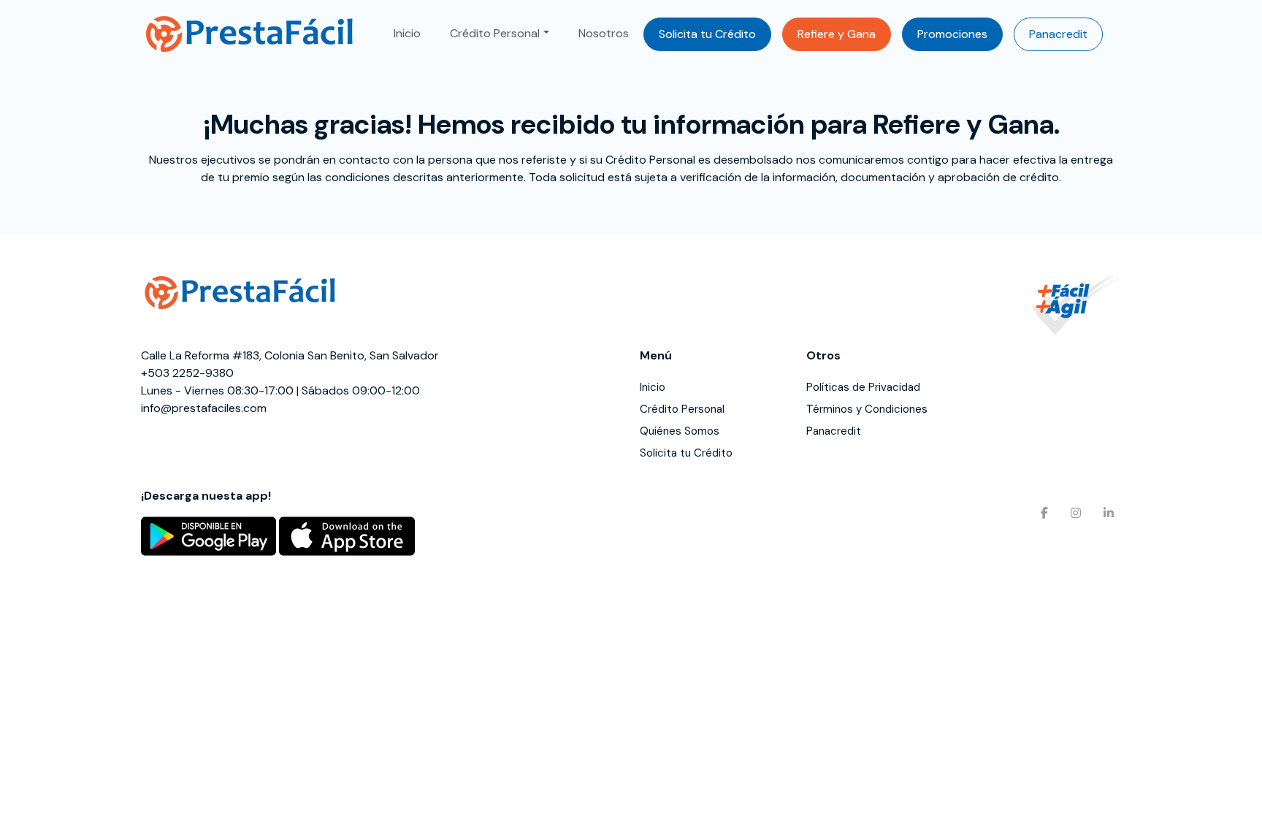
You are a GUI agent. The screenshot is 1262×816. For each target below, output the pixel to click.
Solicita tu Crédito (707, 34)
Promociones (952, 34)
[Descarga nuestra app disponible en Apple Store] (347, 535)
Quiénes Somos (679, 431)
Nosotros (603, 33)
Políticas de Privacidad (863, 387)
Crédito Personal (495, 33)
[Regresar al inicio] (250, 34)
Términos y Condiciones (867, 409)
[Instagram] (1072, 511)
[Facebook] (1039, 511)
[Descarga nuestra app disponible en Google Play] (208, 535)
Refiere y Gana (837, 34)
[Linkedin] (1104, 511)
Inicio (407, 33)
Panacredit (1058, 34)
